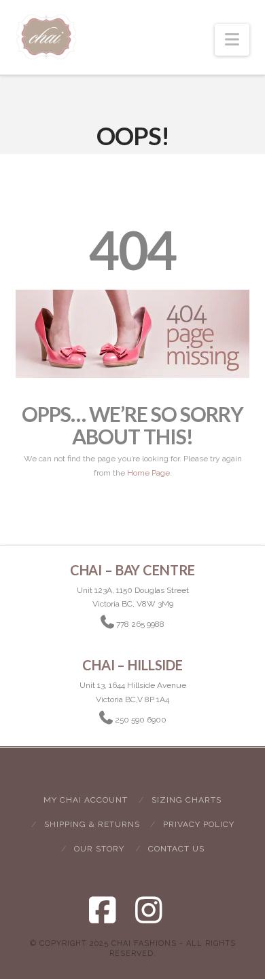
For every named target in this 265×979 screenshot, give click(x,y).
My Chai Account (85, 800)
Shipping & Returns (92, 824)
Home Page (148, 473)
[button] (232, 40)
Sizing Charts (187, 800)
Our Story (99, 848)
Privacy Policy (198, 824)
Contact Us (176, 848)
